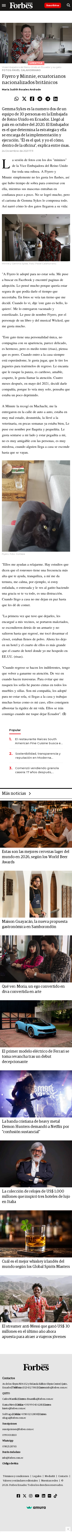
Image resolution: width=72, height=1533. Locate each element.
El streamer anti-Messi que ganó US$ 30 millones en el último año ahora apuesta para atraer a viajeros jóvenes (36, 1331)
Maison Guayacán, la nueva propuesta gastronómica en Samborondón (34, 924)
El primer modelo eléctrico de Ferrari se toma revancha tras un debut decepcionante (35, 1056)
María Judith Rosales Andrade (21, 89)
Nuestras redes (49, 1481)
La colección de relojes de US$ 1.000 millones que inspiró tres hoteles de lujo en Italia (36, 1196)
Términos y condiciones (16, 1476)
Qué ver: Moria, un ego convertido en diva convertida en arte (33, 989)
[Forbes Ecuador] (21, 5)
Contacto (63, 1476)
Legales (36, 1476)
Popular (15, 730)
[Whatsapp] (16, 99)
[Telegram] (48, 99)
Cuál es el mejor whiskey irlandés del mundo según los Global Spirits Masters (36, 1264)
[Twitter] (24, 99)
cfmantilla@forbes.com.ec (39, 1399)
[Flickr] (49, 1496)
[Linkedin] (55, 99)
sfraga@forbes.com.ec (14, 1418)
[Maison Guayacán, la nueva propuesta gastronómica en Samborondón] (36, 894)
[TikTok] (55, 1496)
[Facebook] (32, 99)
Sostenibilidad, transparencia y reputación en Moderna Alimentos (37, 756)
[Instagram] (30, 1496)
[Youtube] (37, 1496)
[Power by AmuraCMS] (36, 1507)
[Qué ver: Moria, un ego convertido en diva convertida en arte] (36, 958)
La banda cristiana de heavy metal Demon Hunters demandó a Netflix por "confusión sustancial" (35, 1127)
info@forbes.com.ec (56, 1387)
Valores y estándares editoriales (20, 1481)
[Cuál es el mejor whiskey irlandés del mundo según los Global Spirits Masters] (36, 1233)
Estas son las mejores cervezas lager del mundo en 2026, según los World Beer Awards (35, 857)
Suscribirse (52, 5)
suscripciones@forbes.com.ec (18, 1429)
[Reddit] (39, 99)
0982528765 (9, 1446)
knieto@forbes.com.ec (14, 1408)
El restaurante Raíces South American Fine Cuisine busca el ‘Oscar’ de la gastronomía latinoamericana (38, 741)
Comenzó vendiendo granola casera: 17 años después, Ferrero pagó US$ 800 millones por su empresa (38, 770)
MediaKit (50, 1476)
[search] (68, 5)
